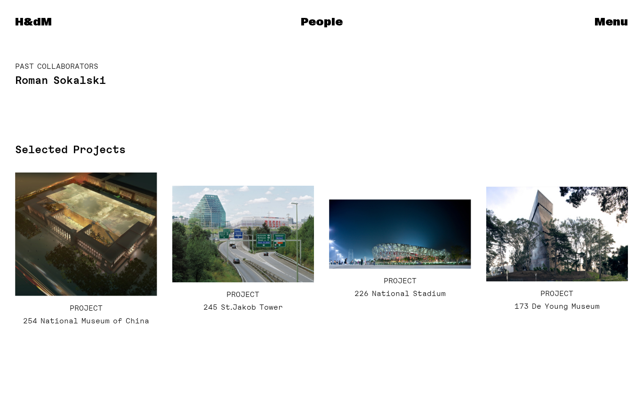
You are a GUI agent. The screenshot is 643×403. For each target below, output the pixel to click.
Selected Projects (70, 149)
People (322, 22)
